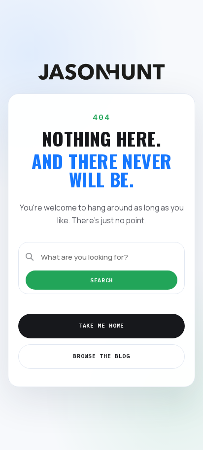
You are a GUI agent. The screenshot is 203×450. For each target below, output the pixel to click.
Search (101, 280)
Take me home (101, 325)
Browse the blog (101, 356)
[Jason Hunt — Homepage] (101, 71)
